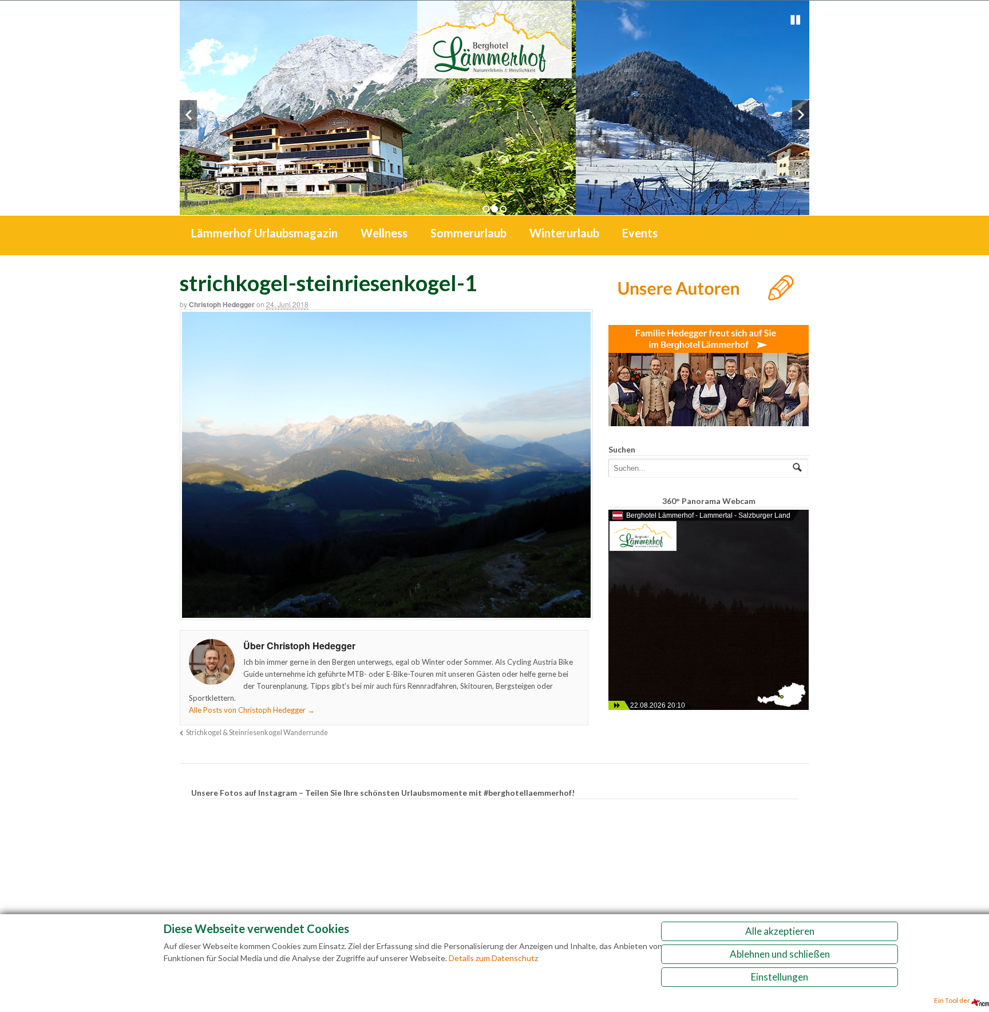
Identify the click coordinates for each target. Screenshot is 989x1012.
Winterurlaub (564, 233)
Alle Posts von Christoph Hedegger (252, 710)
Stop (795, 20)
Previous (188, 114)
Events (640, 233)
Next (800, 114)
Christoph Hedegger (222, 304)
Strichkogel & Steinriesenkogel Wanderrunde (257, 732)
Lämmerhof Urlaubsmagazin (264, 233)
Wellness (384, 233)
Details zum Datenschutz (493, 958)
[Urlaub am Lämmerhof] (494, 72)
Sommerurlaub (468, 233)
